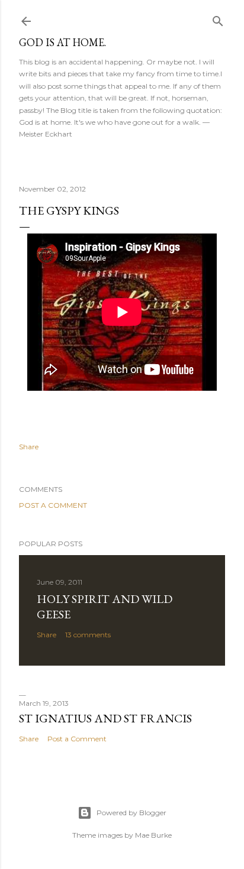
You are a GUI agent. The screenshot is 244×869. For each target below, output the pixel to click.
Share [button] (28, 446)
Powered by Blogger (131, 812)
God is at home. (62, 42)
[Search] (218, 18)
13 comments (88, 634)
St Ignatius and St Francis (105, 718)
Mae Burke (153, 835)
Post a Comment (53, 505)
